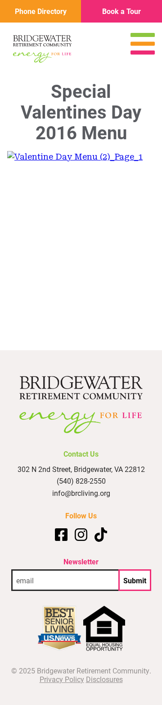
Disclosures (104, 679)
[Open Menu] (142, 51)
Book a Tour (121, 11)
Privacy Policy (62, 679)
